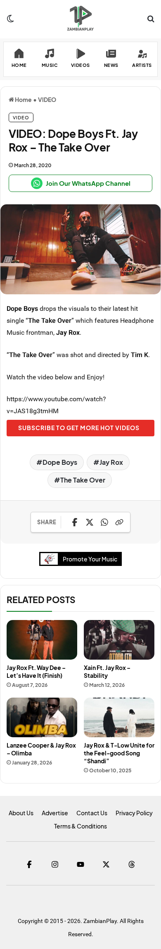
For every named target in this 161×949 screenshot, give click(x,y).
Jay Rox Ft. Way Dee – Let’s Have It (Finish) (36, 671)
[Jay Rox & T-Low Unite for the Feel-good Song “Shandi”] (119, 717)
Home (23, 99)
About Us (21, 812)
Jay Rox (68, 332)
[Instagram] (55, 864)
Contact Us (91, 812)
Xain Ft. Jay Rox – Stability (107, 671)
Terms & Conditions (80, 826)
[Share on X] (89, 522)
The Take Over (82, 480)
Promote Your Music (90, 559)
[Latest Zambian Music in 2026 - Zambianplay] (80, 18)
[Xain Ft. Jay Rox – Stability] (119, 640)
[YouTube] (80, 864)
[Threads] (131, 864)
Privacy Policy (134, 812)
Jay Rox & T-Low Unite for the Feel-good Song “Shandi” (119, 752)
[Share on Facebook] (74, 522)
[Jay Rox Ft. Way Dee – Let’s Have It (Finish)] (42, 640)
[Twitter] (106, 864)
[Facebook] (29, 864)
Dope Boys (22, 308)
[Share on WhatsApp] (104, 522)
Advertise (55, 812)
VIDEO (47, 99)
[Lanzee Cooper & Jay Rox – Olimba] (42, 717)
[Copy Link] (119, 522)
